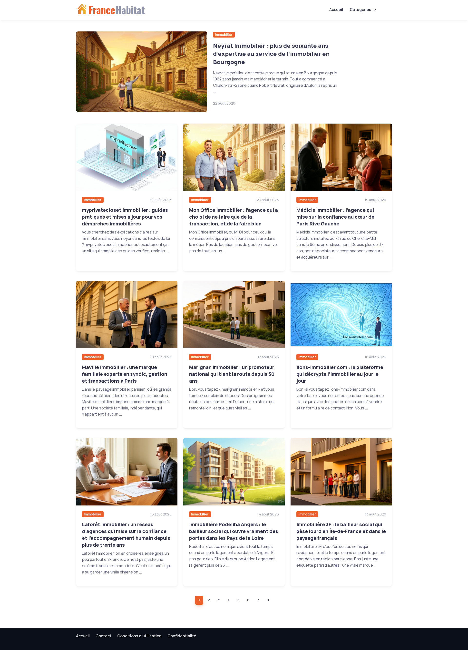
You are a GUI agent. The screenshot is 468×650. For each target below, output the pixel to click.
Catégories (360, 9)
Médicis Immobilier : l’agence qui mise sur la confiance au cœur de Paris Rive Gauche (335, 217)
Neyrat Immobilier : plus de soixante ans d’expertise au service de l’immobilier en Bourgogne (271, 53)
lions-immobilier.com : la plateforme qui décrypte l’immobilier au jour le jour (339, 374)
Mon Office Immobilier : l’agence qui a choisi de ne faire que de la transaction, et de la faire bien (233, 217)
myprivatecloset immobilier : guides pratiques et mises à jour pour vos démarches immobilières (125, 217)
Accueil (336, 9)
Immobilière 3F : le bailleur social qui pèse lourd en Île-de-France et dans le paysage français (341, 531)
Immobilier (224, 34)
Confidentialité (181, 636)
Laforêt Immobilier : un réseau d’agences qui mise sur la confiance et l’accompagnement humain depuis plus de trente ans (126, 534)
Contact (103, 636)
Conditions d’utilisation (139, 636)
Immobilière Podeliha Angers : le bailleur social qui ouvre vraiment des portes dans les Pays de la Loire (233, 531)
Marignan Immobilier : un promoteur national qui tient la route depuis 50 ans (231, 374)
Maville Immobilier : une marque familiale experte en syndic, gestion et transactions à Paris (124, 374)
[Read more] (141, 71)
